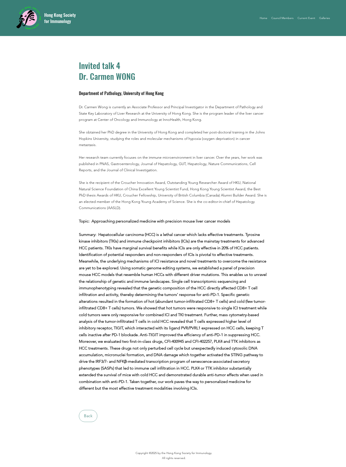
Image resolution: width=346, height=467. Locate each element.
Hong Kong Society (60, 15)
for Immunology (57, 21)
